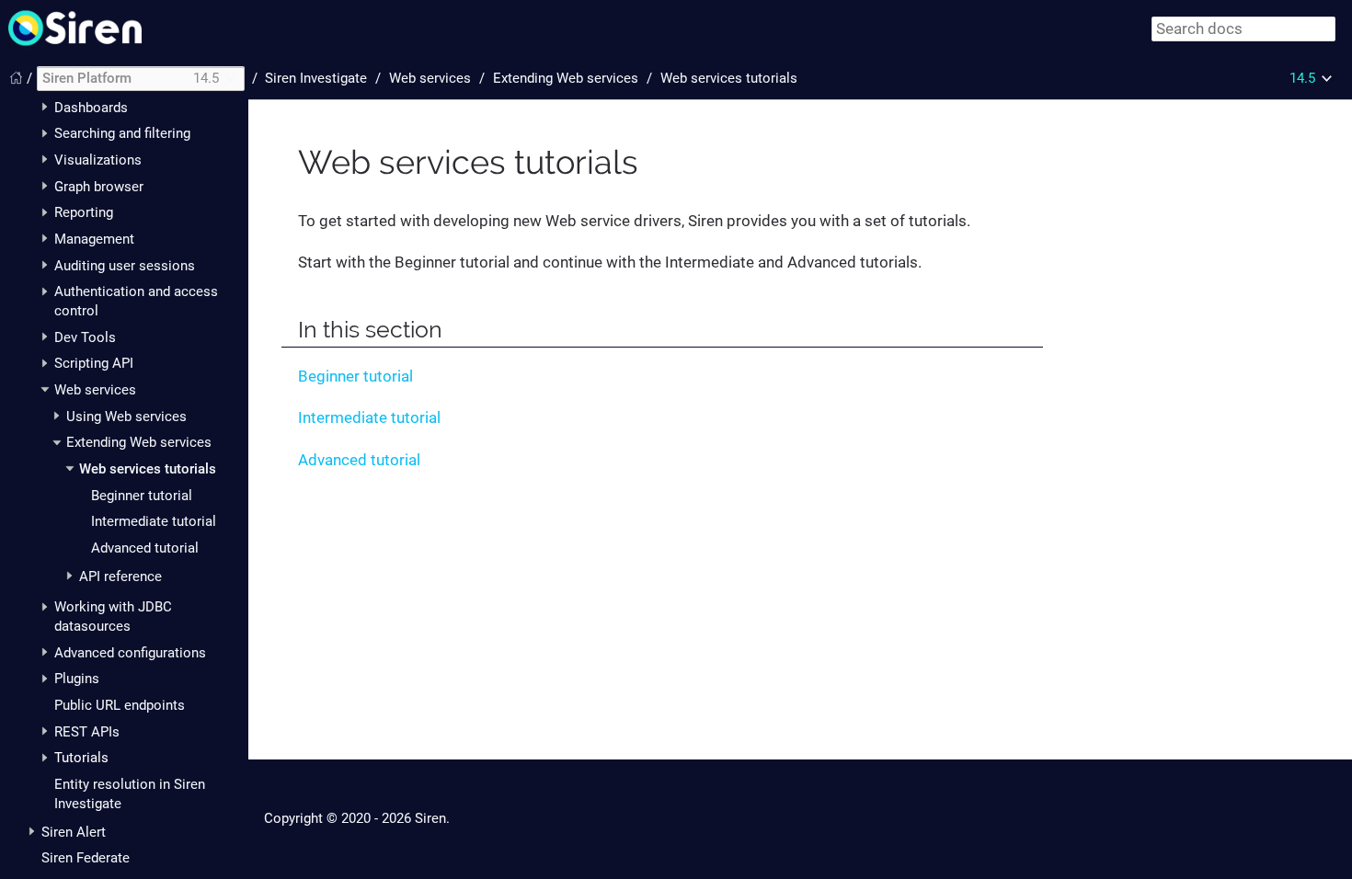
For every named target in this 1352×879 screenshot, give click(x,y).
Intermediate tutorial (153, 521)
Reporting (83, 212)
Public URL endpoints (119, 705)
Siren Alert (73, 832)
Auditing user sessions (124, 265)
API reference (120, 576)
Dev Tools (85, 337)
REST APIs (87, 732)
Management (94, 239)
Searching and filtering (122, 133)
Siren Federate (85, 858)
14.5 (1302, 78)
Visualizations (98, 160)
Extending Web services (139, 442)
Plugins (76, 678)
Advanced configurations (130, 653)
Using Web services (126, 416)
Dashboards (91, 107)
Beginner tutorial (141, 495)
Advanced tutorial (145, 548)
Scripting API (93, 363)
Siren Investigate (316, 78)
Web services (95, 390)
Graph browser (98, 186)
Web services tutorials (147, 469)
